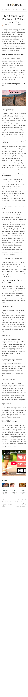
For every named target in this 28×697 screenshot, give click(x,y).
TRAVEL (13, 9)
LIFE (3, 9)
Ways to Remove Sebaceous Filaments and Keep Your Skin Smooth (14, 489)
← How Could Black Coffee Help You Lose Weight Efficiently (7, 503)
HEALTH (7, 9)
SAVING (18, 9)
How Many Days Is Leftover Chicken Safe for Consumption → (20, 503)
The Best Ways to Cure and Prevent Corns (5, 489)
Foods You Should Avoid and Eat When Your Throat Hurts (23, 489)
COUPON (23, 9)
